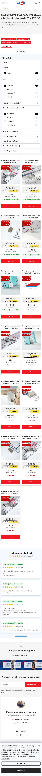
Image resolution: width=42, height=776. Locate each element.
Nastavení (21, 763)
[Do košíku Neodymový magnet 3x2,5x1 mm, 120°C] (31, 206)
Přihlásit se (33, 685)
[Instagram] (21, 735)
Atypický (22, 89)
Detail (31, 316)
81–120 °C (22, 114)
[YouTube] (26, 735)
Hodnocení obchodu (21, 553)
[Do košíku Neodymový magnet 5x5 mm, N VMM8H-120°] (31, 261)
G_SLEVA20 (13, 191)
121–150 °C (22, 121)
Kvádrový (22, 86)
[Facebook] (17, 735)
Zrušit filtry (22, 52)
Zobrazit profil (19, 655)
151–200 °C (22, 125)
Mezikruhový (22, 93)
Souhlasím (21, 770)
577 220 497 (22, 722)
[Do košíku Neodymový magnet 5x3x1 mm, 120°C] (10, 261)
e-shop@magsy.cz (22, 719)
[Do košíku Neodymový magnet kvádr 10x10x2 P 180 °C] (10, 316)
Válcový (22, 97)
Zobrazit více (21, 636)
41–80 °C (22, 118)
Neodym (22, 73)
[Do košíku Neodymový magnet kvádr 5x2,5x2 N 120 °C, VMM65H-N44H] (10, 206)
